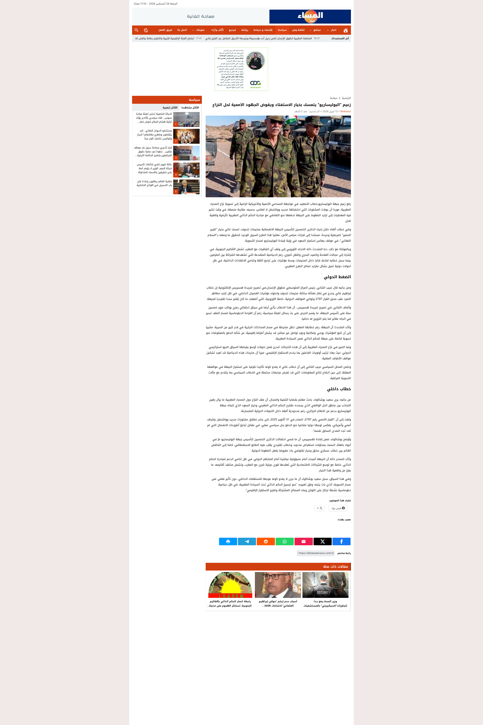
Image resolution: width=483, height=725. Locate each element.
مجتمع (317, 30)
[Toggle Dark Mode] (146, 30)
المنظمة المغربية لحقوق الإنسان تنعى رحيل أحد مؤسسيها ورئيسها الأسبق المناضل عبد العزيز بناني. (290, 38)
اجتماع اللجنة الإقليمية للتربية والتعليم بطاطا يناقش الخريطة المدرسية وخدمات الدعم (181, 38)
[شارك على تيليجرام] (247, 541)
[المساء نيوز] (310, 17)
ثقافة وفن (298, 30)
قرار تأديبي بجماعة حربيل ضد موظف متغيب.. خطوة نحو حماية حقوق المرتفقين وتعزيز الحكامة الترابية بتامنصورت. (153, 153)
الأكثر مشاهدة (190, 107)
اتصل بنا (182, 30)
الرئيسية (345, 30)
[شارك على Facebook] (341, 541)
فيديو (232, 30)
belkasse (346, 111)
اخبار (333, 30)
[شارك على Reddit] (266, 541)
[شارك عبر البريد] (303, 541)
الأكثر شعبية (170, 107)
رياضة (244, 30)
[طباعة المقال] (228, 541)
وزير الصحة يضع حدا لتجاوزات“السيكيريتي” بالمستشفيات (325, 603)
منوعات (200, 30)
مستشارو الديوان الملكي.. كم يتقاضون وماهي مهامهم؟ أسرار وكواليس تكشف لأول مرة (154, 134)
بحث (136, 30)
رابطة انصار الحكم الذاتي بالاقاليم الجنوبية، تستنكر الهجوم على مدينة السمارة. (230, 605)
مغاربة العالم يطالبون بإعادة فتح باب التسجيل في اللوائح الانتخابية (154, 183)
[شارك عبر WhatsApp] (285, 541)
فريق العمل (165, 30)
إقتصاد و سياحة (262, 30)
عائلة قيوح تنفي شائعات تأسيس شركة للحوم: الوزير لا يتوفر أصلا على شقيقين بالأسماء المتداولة (154, 168)
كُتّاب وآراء (217, 30)
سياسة (282, 30)
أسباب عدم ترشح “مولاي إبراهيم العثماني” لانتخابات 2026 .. (278, 603)
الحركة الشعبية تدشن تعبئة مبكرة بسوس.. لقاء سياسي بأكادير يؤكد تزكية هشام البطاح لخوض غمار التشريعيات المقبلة (154, 119)
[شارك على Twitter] (323, 541)
